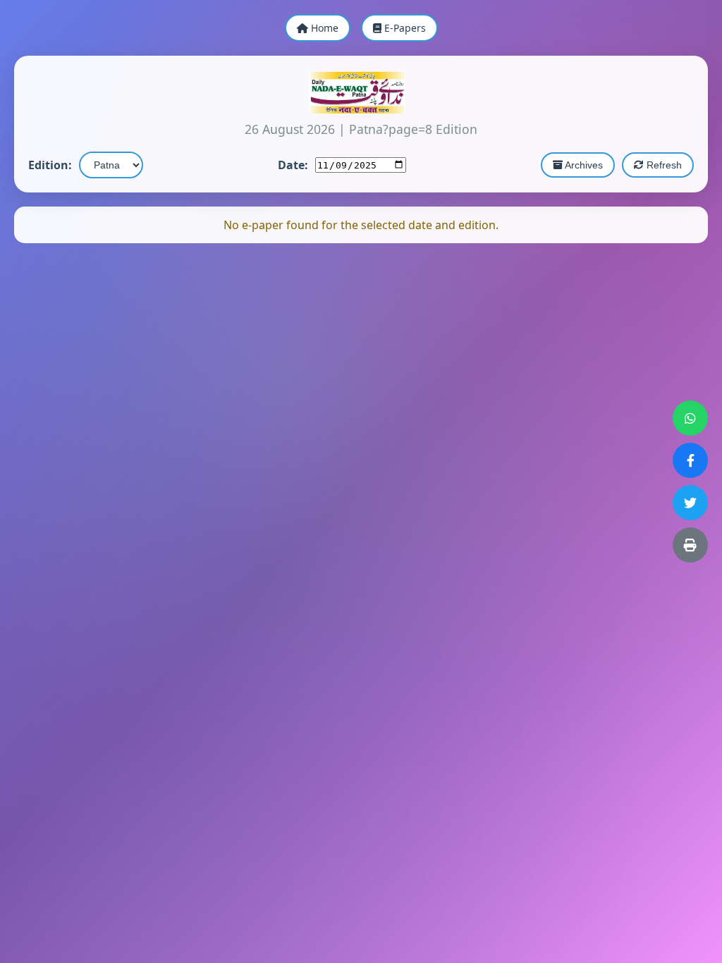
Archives (583, 165)
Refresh (663, 165)
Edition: (50, 165)
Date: (293, 165)
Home (323, 28)
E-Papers (403, 28)
